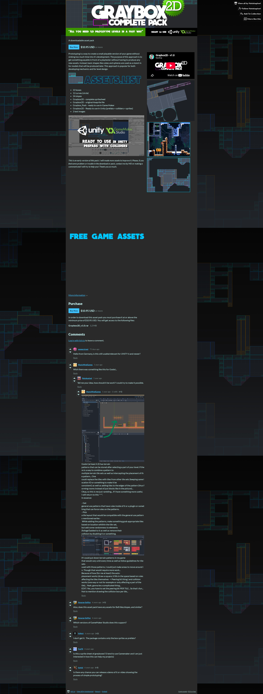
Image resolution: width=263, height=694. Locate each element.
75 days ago (94, 349)
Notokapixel (87, 378)
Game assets (182, 691)
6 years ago (96, 602)
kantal (80, 667)
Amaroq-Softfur (84, 602)
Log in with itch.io (76, 340)
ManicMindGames (85, 365)
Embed (104, 691)
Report (97, 691)
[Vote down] (70, 352)
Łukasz (81, 633)
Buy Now (74, 47)
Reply (75, 358)
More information (76, 295)
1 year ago (98, 365)
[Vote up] (70, 349)
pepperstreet (83, 349)
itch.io (73, 691)
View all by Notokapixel (85, 691)
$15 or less (192, 691)
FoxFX (80, 649)
